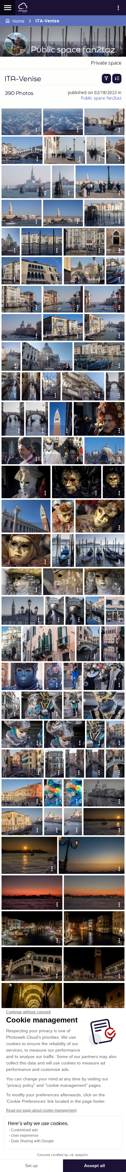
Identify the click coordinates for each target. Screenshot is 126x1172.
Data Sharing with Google (32, 1141)
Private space (106, 62)
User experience (25, 1135)
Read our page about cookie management (41, 1110)
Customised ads (24, 1130)
